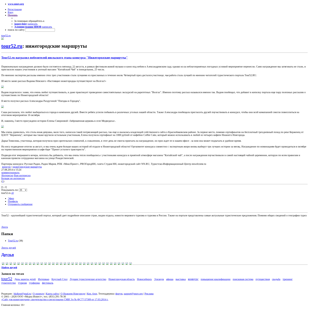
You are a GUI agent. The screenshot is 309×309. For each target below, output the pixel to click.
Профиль (13, 201)
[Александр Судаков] (34, 264)
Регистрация (15, 9)
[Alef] (7, 264)
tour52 (6, 278)
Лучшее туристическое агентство (88, 279)
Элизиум (159, 279)
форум (118, 293)
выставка (181, 279)
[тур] (99, 264)
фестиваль (47, 283)
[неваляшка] (72, 264)
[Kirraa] (22, 264)
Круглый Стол (59, 279)
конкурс (6, 166)
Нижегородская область (121, 279)
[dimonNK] (18, 264)
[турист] (107, 264)
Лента (4, 227)
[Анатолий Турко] (38, 264)
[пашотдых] (84, 264)
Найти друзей (9, 267)
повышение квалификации (215, 279)
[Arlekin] (14, 264)
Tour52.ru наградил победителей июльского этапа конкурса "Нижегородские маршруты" (64, 57)
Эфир (11, 198)
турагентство (8, 283)
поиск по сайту (16, 29)
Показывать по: (10, 190)
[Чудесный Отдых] (126, 264)
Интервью (43, 279)
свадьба (276, 279)
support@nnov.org (133, 293)
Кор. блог (92, 293)
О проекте (38, 293)
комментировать (10, 172)
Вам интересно (22, 175)
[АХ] (45, 264)
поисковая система (243, 279)
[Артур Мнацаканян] (41, 264)
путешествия (263, 279)
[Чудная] (130, 264)
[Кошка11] (57, 264)
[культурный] (61, 264)
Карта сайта (52, 293)
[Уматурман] (123, 264)
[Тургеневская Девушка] (103, 264)
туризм (22, 282)
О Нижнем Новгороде (73, 293)
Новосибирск (144, 279)
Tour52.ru (13, 240)
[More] (30, 264)
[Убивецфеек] (119, 264)
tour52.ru (6, 35)
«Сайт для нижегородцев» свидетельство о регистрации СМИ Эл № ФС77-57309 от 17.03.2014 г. (54, 299)
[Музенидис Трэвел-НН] (65, 264)
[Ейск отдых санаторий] (49, 264)
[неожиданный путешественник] (76, 264)
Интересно (7, 175)
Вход (10, 12)
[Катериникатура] (53, 264)
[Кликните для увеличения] (2, 38)
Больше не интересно (13, 178)
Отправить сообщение (20, 204)
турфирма (34, 283)
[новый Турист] (80, 264)
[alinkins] (10, 264)
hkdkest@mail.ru (22, 293)
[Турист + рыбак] (111, 264)
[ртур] (95, 264)
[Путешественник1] (92, 264)
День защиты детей (25, 279)
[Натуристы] (68, 264)
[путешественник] (88, 264)
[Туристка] (115, 264)
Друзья (7, 254)
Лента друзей (8, 247)
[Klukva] (26, 264)
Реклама (149, 293)
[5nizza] (3, 264)
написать (32, 23)
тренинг (288, 279)
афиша (169, 279)
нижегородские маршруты (27, 166)
